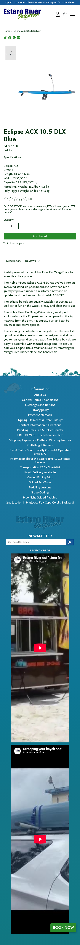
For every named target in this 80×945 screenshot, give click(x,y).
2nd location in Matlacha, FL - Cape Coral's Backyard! (40, 502)
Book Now (63, 927)
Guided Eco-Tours (40, 482)
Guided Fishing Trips (40, 477)
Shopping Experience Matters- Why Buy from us (40, 440)
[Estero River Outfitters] (22, 14)
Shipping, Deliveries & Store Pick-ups (40, 420)
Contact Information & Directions (40, 425)
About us (40, 395)
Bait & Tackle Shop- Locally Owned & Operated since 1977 (40, 451)
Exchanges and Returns (40, 405)
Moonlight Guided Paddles (40, 497)
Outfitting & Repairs (40, 445)
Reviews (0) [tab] (33, 261)
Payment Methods (40, 415)
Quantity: (9, 219)
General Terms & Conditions (40, 400)
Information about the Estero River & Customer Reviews (40, 460)
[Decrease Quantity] (7, 226)
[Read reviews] (16, 199)
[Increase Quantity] (15, 226)
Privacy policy (40, 410)
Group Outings (40, 492)
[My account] (57, 14)
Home (7, 30)
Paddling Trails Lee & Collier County (40, 430)
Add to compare (15, 243)
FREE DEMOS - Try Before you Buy (40, 435)
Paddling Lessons (40, 487)
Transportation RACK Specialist (40, 467)
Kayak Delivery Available (40, 472)
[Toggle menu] (72, 14)
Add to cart (40, 236)
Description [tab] (13, 261)
